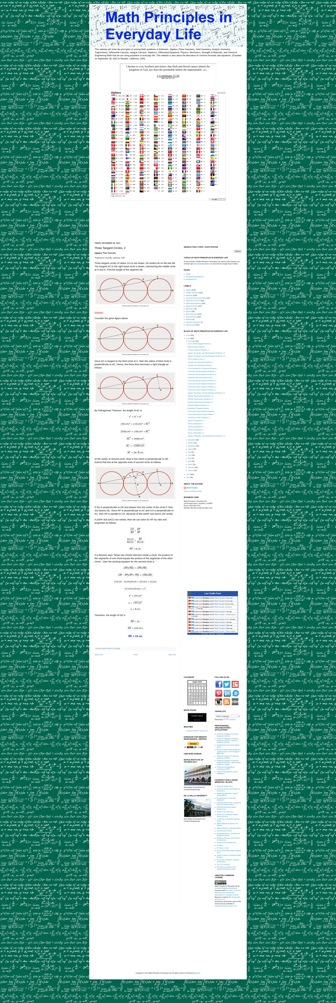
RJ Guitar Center (223, 848)
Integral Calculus (192, 306)
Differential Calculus (193, 301)
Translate (232, 720)
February (191, 467)
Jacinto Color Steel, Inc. (225, 812)
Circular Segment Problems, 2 (198, 350)
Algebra (188, 290)
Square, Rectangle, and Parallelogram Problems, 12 (206, 436)
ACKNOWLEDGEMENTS (195, 277)
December (192, 341)
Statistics (189, 319)
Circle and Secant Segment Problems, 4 (202, 384)
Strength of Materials (193, 322)
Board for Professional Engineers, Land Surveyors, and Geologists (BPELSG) (229, 751)
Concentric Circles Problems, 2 (199, 418)
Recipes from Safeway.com (226, 843)
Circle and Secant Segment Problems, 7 (202, 371)
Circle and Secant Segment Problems (201, 411)
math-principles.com (221, 619)
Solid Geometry (191, 317)
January (191, 470)
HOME (188, 274)
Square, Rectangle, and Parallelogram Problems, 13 (206, 393)
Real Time (212, 634)
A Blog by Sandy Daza (225, 786)
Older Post (172, 655)
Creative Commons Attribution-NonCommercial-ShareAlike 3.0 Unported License (228, 893)
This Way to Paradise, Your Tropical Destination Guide (226, 868)
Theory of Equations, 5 (196, 430)
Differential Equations (193, 303)
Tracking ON (220, 634)
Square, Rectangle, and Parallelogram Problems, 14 (206, 356)
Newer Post (98, 655)
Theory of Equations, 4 (196, 433)
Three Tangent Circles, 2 (196, 359)
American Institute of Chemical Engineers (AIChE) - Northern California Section (227, 740)
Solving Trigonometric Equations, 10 (201, 396)
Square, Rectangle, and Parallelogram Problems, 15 (206, 353)
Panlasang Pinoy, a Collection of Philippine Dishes (228, 834)
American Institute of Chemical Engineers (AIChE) (227, 735)
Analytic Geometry (192, 293)
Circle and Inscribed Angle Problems (201, 414)
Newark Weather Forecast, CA (197, 731)
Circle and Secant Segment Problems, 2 (202, 390)
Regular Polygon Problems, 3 (198, 405)
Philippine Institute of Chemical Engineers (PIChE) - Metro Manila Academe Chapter (229, 762)
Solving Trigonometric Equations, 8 (200, 402)
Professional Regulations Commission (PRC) (226, 768)
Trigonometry (190, 325)
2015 (188, 335)
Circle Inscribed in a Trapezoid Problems (202, 368)
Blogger (197, 973)
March (190, 464)
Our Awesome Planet (224, 831)
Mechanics (189, 309)
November (192, 440)
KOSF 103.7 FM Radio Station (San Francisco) (227, 815)
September (192, 446)
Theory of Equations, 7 (196, 424)
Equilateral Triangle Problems (198, 408)
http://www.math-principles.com (226, 906)
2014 (188, 338)
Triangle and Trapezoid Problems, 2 (200, 362)
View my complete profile (193, 491)
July (189, 452)
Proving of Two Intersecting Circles (200, 378)
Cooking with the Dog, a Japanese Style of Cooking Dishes (229, 803)
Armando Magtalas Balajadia (225, 888)
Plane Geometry (191, 314)
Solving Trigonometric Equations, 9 (200, 399)
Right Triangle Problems (196, 347)
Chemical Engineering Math (196, 298)
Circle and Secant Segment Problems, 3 (202, 387)
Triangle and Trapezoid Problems (200, 365)
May (189, 458)
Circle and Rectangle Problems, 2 (200, 344)
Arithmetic (189, 295)
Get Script (205, 634)
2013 (188, 474)
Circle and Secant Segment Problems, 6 (202, 374)
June (190, 455)
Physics (188, 311)
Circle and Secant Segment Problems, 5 (202, 381)
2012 (188, 477)
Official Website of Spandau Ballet (229, 828)
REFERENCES (191, 279)
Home (135, 655)
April (190, 461)
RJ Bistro (220, 845)
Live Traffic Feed (212, 593)
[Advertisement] (168, 219)
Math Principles (192, 488)
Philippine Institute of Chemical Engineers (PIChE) (228, 757)
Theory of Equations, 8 (196, 421)
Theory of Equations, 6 (196, 427)
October (191, 443)
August (190, 449)
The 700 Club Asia (223, 864)
